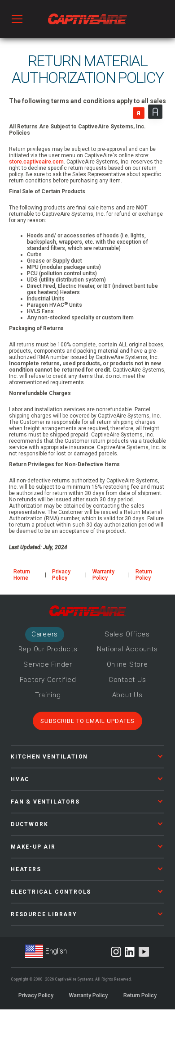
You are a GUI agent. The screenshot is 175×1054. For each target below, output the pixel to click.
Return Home (21, 574)
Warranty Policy (103, 574)
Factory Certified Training (48, 687)
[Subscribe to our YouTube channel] (144, 952)
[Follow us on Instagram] (116, 952)
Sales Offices (127, 634)
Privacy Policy (61, 574)
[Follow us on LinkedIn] (130, 952)
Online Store (127, 664)
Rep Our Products (48, 649)
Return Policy (144, 574)
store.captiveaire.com (36, 162)
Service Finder (47, 664)
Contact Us (127, 680)
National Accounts (127, 649)
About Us (127, 695)
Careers (44, 634)
